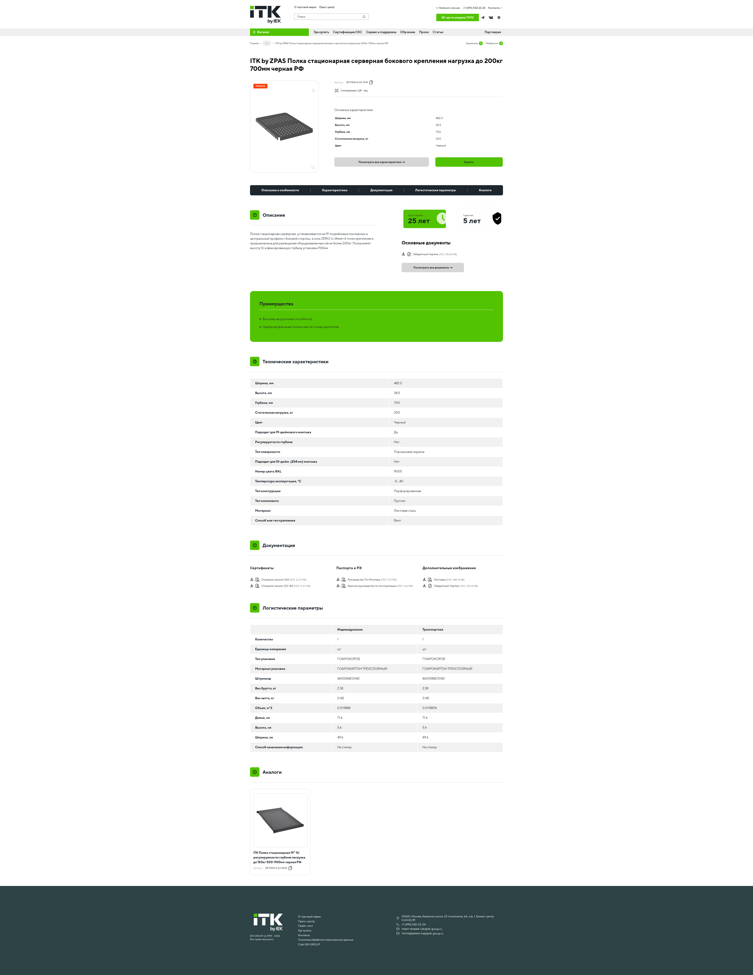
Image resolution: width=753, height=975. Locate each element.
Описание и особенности (280, 190)
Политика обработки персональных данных (325, 939)
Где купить (304, 930)
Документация (381, 190)
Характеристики (334, 190)
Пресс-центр (306, 921)
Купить (469, 162)
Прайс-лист (305, 925)
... (267, 42)
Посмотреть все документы (431, 267)
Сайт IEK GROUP (309, 944)
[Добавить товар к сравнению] (313, 90)
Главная (254, 43)
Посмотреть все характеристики (379, 162)
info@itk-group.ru (431, 928)
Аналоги (485, 190)
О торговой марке (309, 916)
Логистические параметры (435, 190)
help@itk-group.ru (432, 933)
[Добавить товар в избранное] (313, 86)
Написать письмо (449, 7)
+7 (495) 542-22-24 (474, 7)
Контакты (494, 7)
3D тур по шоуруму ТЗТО (457, 17)
